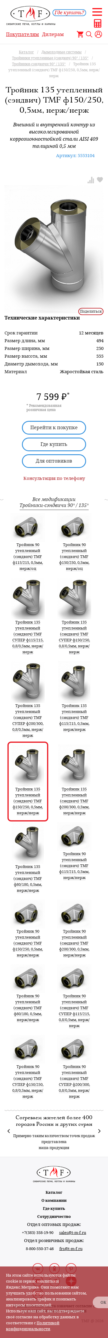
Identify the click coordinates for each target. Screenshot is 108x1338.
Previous (8, 1131)
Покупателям (22, 34)
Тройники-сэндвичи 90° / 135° (54, 505)
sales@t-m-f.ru (72, 1232)
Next (99, 1131)
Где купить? (69, 12)
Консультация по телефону (54, 478)
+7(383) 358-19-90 (37, 1232)
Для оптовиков (54, 461)
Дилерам (53, 34)
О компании (54, 1200)
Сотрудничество (54, 1216)
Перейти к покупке (54, 427)
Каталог (54, 1192)
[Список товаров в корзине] (80, 34)
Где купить (54, 444)
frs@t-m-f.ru (70, 1248)
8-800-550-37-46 (40, 1248)
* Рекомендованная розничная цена (44, 408)
